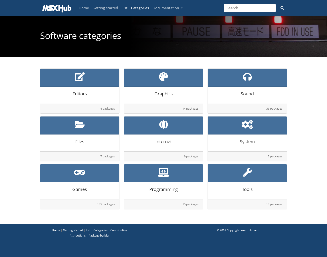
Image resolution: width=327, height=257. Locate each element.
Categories (140, 8)
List (124, 8)
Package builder (99, 235)
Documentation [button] (166, 8)
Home (84, 8)
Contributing (118, 230)
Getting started (105, 8)
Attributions (78, 235)
